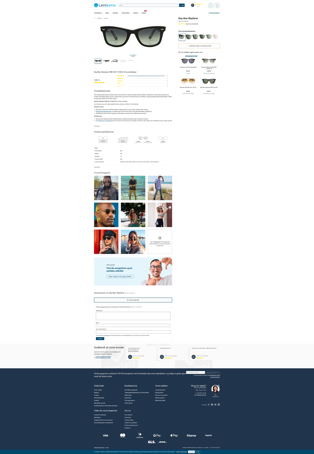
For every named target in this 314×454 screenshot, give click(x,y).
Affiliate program (160, 398)
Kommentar (99, 310)
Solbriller (99, 18)
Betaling (96, 392)
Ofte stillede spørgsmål (131, 390)
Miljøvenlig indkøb (160, 400)
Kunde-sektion (128, 403)
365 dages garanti (130, 400)
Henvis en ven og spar (161, 395)
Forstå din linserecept (100, 415)
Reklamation (128, 395)
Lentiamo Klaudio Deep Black (188, 67)
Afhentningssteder (99, 398)
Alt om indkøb (98, 390)
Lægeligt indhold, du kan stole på (103, 420)
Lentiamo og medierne (131, 423)
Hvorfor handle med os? (131, 425)
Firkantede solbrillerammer (103, 111)
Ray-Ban (106, 18)
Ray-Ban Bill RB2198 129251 (188, 87)
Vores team (128, 417)
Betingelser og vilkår (99, 403)
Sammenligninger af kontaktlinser (103, 423)
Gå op (107, 447)
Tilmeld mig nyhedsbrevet (212, 372)
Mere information (181, 452)
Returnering (128, 398)
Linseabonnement (160, 390)
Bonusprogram (159, 392)
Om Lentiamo (128, 415)
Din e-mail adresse (101, 329)
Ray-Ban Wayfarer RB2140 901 (209, 87)
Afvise (197, 452)
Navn (97, 322)
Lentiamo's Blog (129, 420)
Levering (96, 395)
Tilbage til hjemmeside (99, 447)
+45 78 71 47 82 (201, 393)
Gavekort (96, 400)
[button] (98, 61)
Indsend (100, 339)
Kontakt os (128, 428)
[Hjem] (94, 18)
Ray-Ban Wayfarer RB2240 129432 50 (209, 68)
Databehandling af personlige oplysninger (105, 406)
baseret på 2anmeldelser (192, 24)
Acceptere (191, 452)
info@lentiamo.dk (201, 395)
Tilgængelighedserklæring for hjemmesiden (137, 392)
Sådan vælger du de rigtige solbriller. (120, 276)
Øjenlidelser (97, 417)
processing (106, 335)
